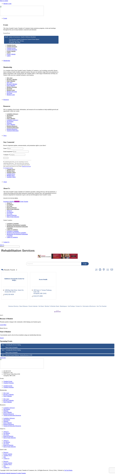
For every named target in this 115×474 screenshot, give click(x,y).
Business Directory (13, 306)
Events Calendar (11, 51)
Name (5, 148)
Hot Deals (9, 88)
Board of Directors (12, 207)
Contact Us (79, 306)
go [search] (85, 263)
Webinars (9, 117)
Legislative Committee (13, 223)
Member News (11, 171)
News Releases (23, 306)
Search (2, 246)
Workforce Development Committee (16, 225)
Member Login (11, 90)
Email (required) (8, 151)
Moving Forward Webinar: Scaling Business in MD (19, 355)
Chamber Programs (12, 46)
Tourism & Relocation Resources (12, 415)
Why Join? (9, 78)
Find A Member (11, 81)
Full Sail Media (68, 470)
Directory (5, 452)
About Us (9, 203)
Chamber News (11, 169)
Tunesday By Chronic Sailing (13, 345)
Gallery (9, 52)
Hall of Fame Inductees (13, 209)
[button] (2, 269)
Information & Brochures (89, 306)
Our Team (9, 206)
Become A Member (12, 79)
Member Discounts (12, 87)
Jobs (4, 457)
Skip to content (4, 0)
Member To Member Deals (52, 306)
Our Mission (10, 204)
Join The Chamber (102, 306)
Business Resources (12, 126)
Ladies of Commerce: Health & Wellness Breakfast (22, 37)
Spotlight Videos (11, 172)
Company (6, 154)
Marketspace (63, 306)
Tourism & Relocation (13, 127)
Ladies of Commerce (12, 229)
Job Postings (10, 115)
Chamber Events (11, 45)
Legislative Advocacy (12, 114)
